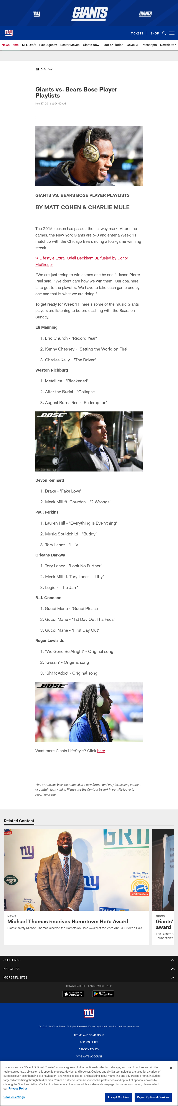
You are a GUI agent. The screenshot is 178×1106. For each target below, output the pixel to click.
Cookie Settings (14, 1097)
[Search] (164, 33)
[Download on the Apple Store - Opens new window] (73, 994)
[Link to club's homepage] (8, 31)
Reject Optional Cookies (153, 1097)
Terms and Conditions (89, 1035)
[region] (89, 1083)
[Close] (171, 1068)
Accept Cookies (118, 1097)
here (101, 750)
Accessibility (89, 1042)
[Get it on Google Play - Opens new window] (103, 996)
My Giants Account (89, 1056)
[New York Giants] (89, 1013)
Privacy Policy (89, 1049)
